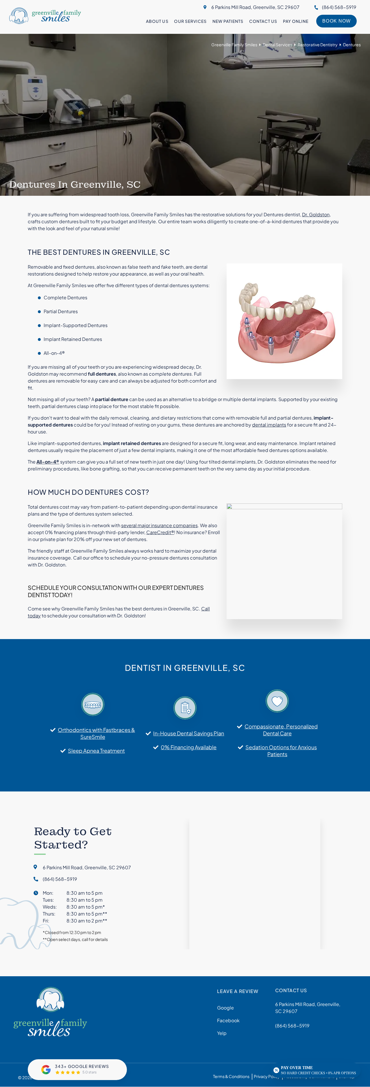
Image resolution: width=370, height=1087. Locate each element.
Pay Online (295, 21)
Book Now (336, 21)
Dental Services (277, 44)
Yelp (222, 1033)
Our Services (190, 21)
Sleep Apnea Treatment (96, 750)
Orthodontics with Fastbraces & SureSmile (96, 733)
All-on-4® (47, 462)
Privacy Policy (267, 1076)
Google (225, 1008)
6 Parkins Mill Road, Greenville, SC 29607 (255, 7)
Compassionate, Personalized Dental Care (281, 730)
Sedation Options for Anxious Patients (281, 750)
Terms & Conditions (231, 1076)
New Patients (227, 21)
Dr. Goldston (316, 214)
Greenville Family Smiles (234, 44)
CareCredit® (160, 532)
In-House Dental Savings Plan (188, 733)
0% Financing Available (189, 747)
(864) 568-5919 (339, 7)
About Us (157, 21)
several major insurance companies (159, 525)
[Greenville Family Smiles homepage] (45, 22)
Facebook (228, 1021)
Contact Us (263, 21)
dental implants (269, 425)
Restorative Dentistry (318, 44)
